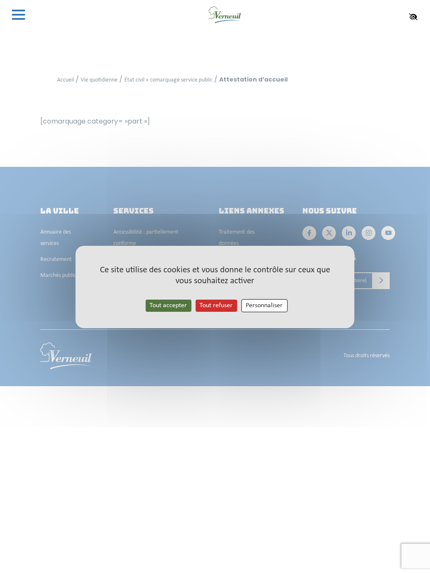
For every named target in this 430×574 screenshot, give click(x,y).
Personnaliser (264, 305)
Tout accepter (168, 305)
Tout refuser (216, 305)
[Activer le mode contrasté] (413, 17)
